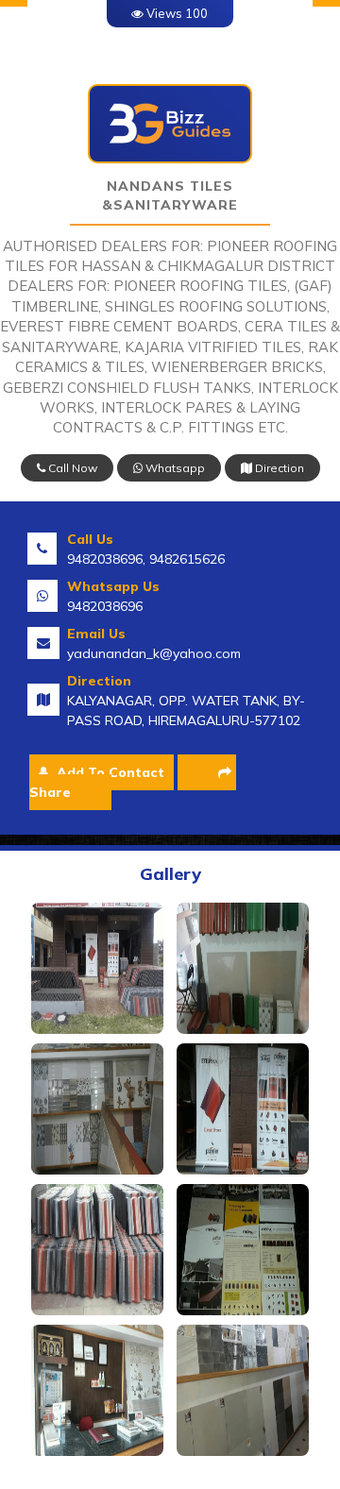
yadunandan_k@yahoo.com (154, 653)
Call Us (90, 539)
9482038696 (105, 606)
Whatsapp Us (113, 586)
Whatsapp (174, 468)
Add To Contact (108, 772)
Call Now (71, 468)
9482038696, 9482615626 (146, 558)
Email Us (96, 633)
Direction (278, 468)
